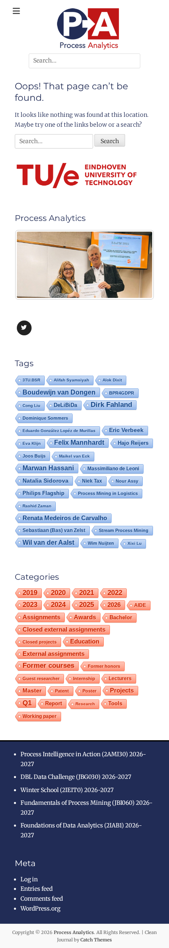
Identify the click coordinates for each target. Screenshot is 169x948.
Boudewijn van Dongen (59, 392)
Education (84, 641)
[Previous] (32, 265)
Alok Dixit (112, 380)
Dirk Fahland (111, 405)
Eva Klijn (32, 443)
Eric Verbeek (126, 430)
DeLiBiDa (65, 405)
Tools (115, 703)
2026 (114, 604)
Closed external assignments (64, 629)
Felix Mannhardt (79, 442)
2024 (58, 605)
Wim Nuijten (101, 543)
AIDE (140, 605)
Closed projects (40, 641)
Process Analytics (74, 932)
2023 (30, 605)
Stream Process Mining (123, 530)
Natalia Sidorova (46, 480)
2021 (86, 593)
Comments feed (42, 898)
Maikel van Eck (74, 456)
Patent (62, 690)
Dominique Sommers (45, 418)
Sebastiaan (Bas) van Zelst (54, 530)
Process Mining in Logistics (108, 493)
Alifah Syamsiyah (71, 380)
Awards (85, 616)
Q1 (27, 702)
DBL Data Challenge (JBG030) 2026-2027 (76, 777)
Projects (122, 690)
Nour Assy (127, 481)
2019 (30, 593)
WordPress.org (40, 908)
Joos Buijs (34, 455)
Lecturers (120, 678)
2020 (58, 593)
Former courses (48, 665)
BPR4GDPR (121, 392)
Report (53, 703)
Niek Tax (92, 481)
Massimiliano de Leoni (113, 469)
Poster (89, 690)
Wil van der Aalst (48, 542)
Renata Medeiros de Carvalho (65, 517)
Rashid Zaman (37, 506)
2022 (114, 593)
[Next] (137, 265)
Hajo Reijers (133, 443)
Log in (29, 879)
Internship (84, 678)
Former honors (104, 666)
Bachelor (121, 617)
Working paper (40, 716)
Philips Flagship (43, 493)
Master (32, 691)
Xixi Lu (135, 543)
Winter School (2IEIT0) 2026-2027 (67, 790)
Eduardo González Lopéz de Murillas (59, 430)
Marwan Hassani (48, 468)
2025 (86, 605)
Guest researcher (41, 678)
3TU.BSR (31, 380)
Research (85, 704)
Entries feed (37, 888)
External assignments (53, 653)
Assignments (41, 616)
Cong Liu (31, 405)
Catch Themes (96, 940)
